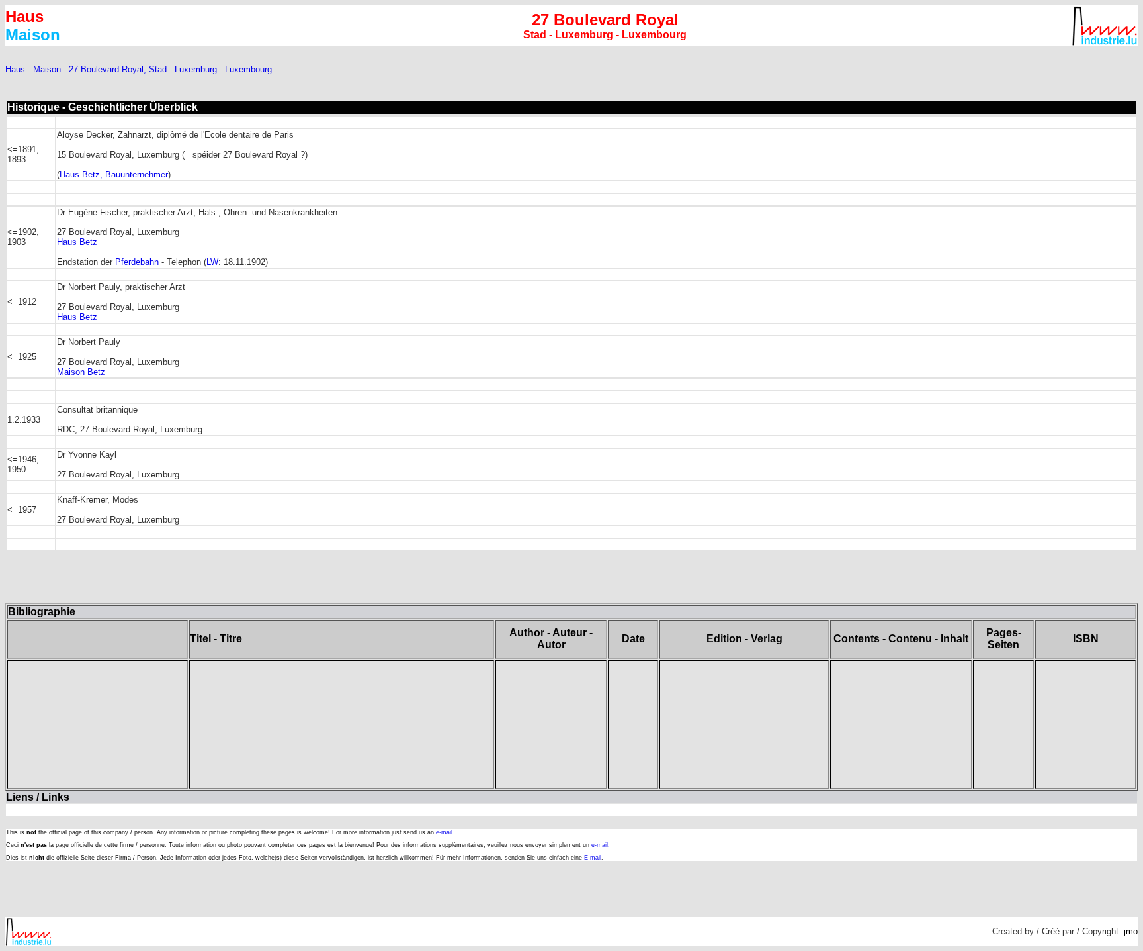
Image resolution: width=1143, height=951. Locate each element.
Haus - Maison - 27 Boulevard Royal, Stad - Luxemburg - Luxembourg (138, 69)
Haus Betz (77, 242)
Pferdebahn (137, 262)
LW (212, 262)
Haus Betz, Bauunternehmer (114, 174)
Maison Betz (81, 372)
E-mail (592, 857)
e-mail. (445, 832)
